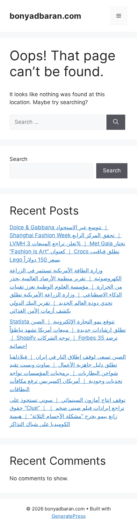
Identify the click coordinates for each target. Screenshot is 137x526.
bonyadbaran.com (45, 16)
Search (18, 159)
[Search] (115, 122)
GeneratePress (69, 516)
